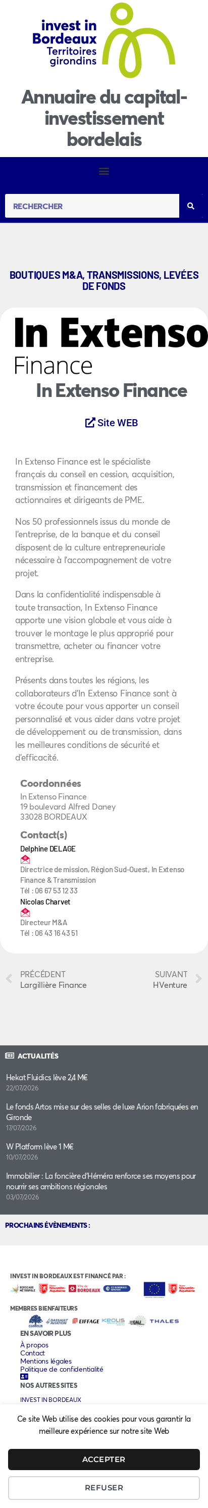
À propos (34, 1345)
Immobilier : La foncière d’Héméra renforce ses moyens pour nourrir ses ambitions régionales (101, 1181)
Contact (32, 1353)
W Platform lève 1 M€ (40, 1146)
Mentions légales (46, 1361)
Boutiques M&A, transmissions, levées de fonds (104, 280)
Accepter (104, 1459)
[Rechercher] (191, 206)
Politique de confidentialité (61, 1369)
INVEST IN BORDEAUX (50, 1399)
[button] (104, 170)
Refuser (104, 1487)
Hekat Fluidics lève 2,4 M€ (47, 1077)
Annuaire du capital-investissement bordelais (104, 117)
